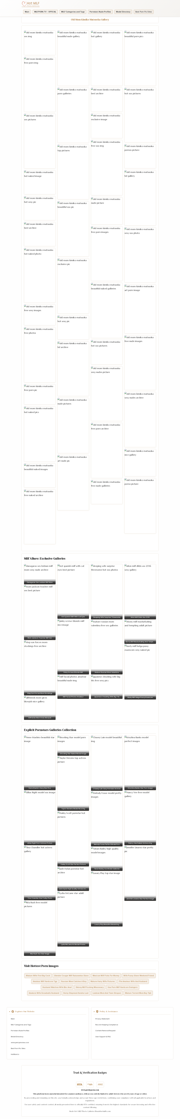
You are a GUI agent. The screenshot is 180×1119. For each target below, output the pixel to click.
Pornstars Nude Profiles (100, 12)
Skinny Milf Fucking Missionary (90, 987)
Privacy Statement (102, 1019)
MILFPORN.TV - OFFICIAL (45, 12)
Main (27, 12)
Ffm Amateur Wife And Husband (133, 981)
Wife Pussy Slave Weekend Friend (138, 975)
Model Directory (123, 12)
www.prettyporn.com (90, 1090)
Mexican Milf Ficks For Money (106, 975)
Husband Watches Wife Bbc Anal (57, 987)
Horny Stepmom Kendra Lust (76, 993)
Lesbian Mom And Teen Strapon (107, 993)
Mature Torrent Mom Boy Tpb (138, 993)
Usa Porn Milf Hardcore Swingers (123, 987)
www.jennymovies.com (20, 1042)
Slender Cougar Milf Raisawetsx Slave (71, 975)
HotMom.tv (15, 1054)
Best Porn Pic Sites (143, 12)
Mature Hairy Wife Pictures (103, 981)
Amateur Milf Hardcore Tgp (45, 981)
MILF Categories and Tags (73, 12)
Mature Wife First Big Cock (38, 975)
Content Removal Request (105, 1031)
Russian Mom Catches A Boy (73, 981)
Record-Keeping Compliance (106, 1025)
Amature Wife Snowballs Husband (44, 993)
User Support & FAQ (103, 1036)
